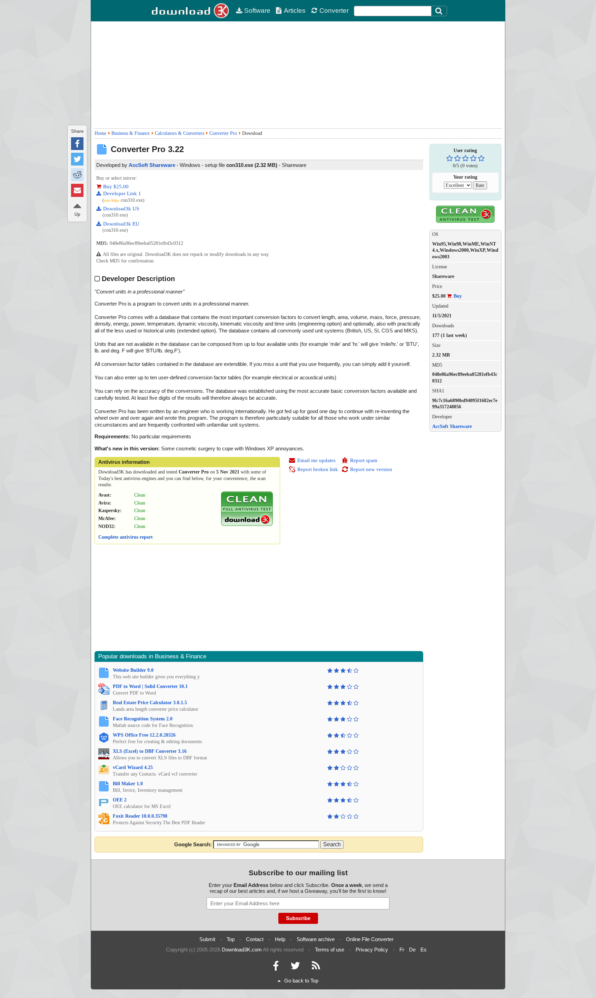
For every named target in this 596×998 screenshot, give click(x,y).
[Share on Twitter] (77, 159)
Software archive (316, 939)
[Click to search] (440, 11)
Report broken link (317, 469)
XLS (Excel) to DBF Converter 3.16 (150, 751)
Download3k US (121, 208)
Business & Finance (130, 133)
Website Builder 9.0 (133, 670)
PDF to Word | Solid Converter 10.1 (150, 686)
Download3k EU (121, 224)
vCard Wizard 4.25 (133, 767)
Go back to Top (301, 981)
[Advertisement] (298, 75)
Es (423, 949)
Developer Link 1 (122, 193)
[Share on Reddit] (77, 174)
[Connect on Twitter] (295, 967)
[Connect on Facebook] (275, 967)
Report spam (363, 460)
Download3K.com (242, 949)
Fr (401, 949)
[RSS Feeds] (316, 967)
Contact (255, 939)
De (412, 949)
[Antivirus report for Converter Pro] (247, 524)
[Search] (439, 11)
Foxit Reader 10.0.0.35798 (140, 816)
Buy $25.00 (116, 186)
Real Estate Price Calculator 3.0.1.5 (150, 702)
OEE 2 (120, 799)
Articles (295, 10)
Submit (207, 939)
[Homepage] (191, 10)
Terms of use (329, 949)
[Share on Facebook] (77, 143)
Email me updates (316, 460)
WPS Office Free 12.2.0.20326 (144, 735)
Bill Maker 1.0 (128, 783)
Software (257, 10)
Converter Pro (223, 133)
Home (100, 133)
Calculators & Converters (179, 133)
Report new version (371, 469)
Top (231, 939)
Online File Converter (370, 939)
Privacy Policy (372, 949)
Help (280, 939)
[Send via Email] (77, 190)
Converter (334, 10)
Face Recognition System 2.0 (142, 718)
